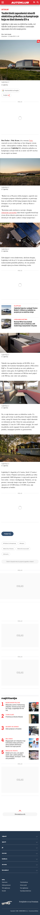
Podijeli (5, 95)
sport (4, 842)
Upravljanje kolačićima (25, 891)
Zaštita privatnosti (6, 885)
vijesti (4, 836)
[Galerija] (20, 60)
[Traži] (37, 2)
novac (4, 853)
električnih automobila (9, 212)
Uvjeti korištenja (24, 882)
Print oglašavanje (24, 888)
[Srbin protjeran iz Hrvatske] (34, 730)
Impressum (4, 882)
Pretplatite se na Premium (28, 902)
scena (4, 864)
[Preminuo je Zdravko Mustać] (34, 718)
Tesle (31, 140)
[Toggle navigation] (2, 2)
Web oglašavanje (6, 888)
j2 (2, 847)
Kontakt (4, 891)
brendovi (5, 870)
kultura (4, 859)
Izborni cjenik (23, 885)
